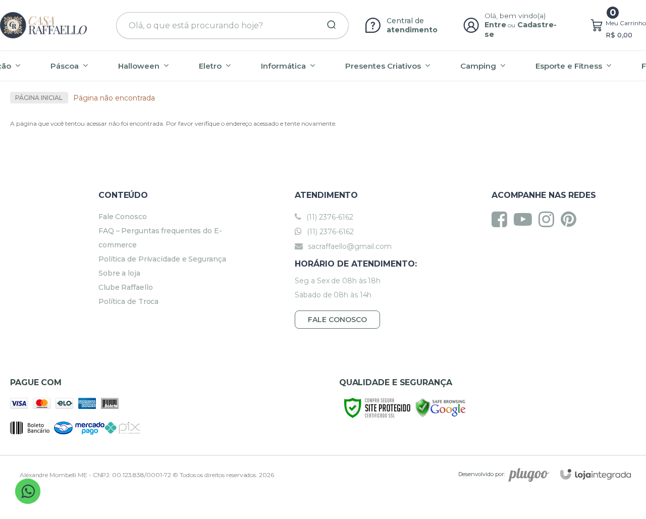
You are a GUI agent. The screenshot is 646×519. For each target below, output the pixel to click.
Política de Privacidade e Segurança (162, 259)
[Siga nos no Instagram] (549, 219)
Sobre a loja (119, 273)
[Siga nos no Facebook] (502, 219)
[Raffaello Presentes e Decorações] (43, 25)
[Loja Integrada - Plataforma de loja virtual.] (595, 474)
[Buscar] (328, 25)
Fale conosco (337, 319)
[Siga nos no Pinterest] (571, 219)
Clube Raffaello (125, 287)
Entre (495, 24)
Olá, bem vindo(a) (515, 16)
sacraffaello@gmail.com (349, 246)
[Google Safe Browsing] (440, 407)
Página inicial (39, 97)
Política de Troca (128, 301)
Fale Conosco (122, 216)
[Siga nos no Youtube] (525, 219)
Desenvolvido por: (481, 474)
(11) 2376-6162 (328, 217)
